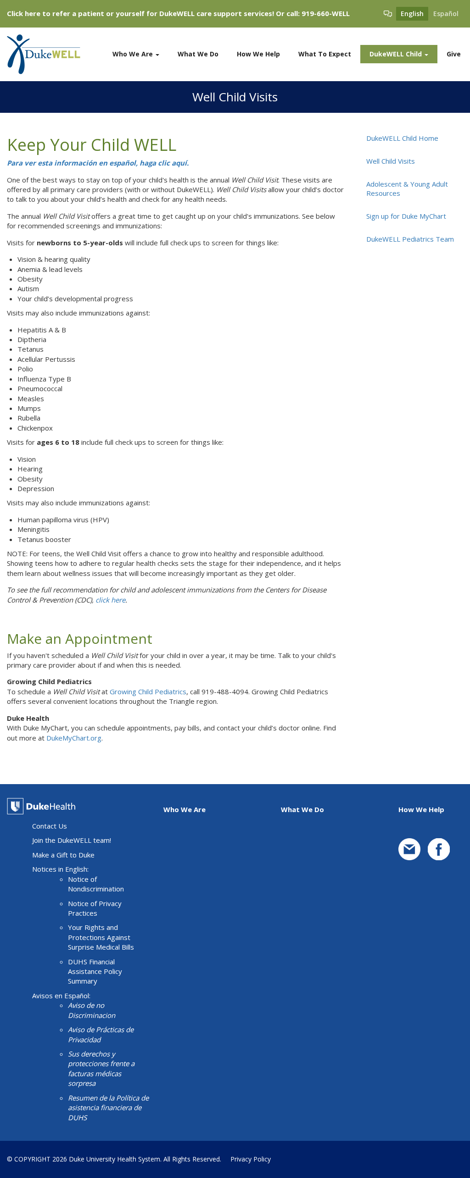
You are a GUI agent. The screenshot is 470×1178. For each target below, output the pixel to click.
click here (110, 599)
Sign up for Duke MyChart (406, 216)
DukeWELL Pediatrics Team (410, 238)
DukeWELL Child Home (402, 138)
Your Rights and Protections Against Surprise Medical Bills (101, 937)
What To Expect (324, 54)
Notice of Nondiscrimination (96, 883)
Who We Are (133, 54)
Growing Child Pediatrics (148, 691)
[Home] (47, 54)
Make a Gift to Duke (63, 854)
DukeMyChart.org (73, 737)
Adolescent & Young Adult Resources (407, 188)
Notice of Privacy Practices (95, 908)
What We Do (198, 54)
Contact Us (49, 825)
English (412, 13)
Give (454, 54)
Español (446, 13)
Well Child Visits (390, 161)
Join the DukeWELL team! (71, 840)
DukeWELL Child (396, 54)
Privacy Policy (250, 1159)
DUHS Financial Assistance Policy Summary (95, 971)
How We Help (258, 54)
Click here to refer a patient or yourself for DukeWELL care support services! (140, 13)
